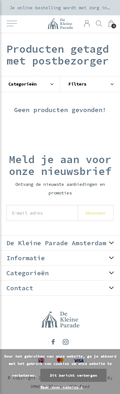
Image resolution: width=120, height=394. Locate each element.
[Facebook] (53, 342)
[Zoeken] (99, 23)
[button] (12, 23)
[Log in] (87, 23)
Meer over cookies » (61, 387)
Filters (77, 84)
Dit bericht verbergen (73, 375)
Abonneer (95, 213)
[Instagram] (65, 342)
